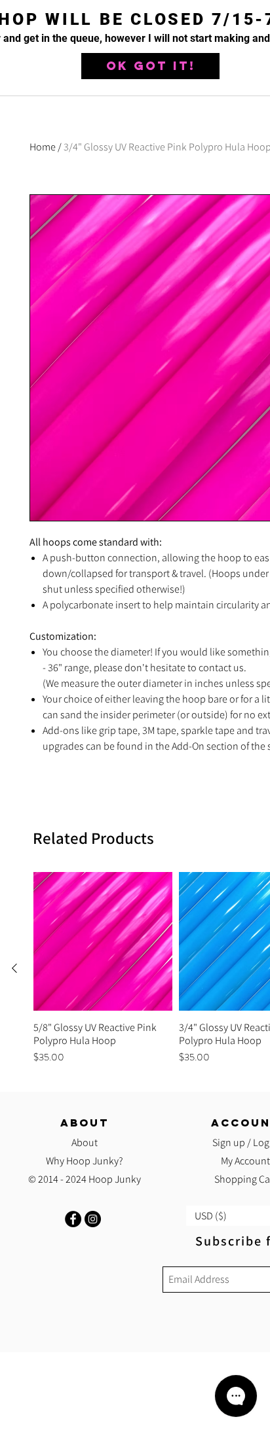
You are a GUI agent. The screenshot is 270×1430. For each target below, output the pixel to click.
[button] (150, 66)
